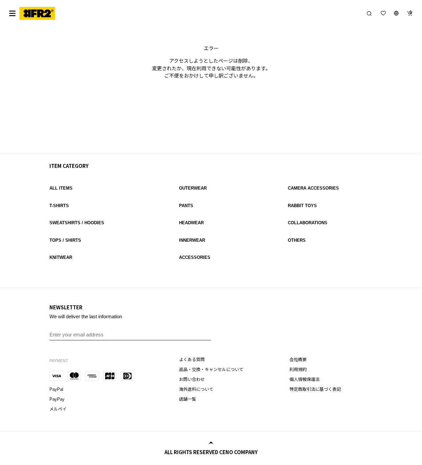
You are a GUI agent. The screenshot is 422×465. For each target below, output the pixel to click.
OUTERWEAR (193, 188)
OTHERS (297, 240)
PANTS (186, 205)
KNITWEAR (60, 257)
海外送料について (196, 389)
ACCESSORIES (194, 257)
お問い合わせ (192, 379)
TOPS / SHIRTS (65, 240)
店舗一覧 (187, 399)
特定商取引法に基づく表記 (315, 389)
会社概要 (298, 359)
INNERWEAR (192, 240)
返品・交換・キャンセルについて (211, 369)
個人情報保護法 (304, 379)
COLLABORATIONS (307, 222)
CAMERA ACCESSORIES (313, 188)
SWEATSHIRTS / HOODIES (76, 222)
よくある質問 (192, 359)
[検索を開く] (369, 13)
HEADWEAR (191, 222)
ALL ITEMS (61, 188)
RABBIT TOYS (302, 205)
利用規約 (298, 369)
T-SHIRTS (59, 205)
